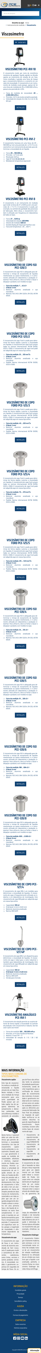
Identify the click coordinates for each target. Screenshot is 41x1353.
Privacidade (20, 1294)
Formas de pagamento (20, 1315)
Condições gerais (20, 1290)
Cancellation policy (20, 1301)
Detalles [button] (21, 107)
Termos (20, 1297)
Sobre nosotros (20, 1324)
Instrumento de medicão (15, 25)
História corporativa (20, 1328)
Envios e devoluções (20, 1310)
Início (27, 22)
